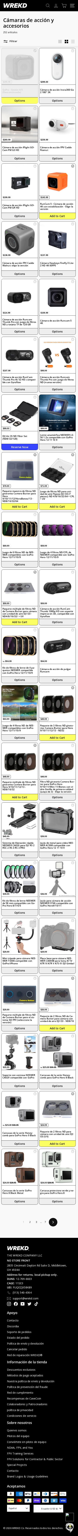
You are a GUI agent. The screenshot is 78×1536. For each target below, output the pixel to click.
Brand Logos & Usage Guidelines (27, 1476)
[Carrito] (64, 5)
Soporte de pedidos (19, 1332)
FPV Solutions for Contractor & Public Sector (35, 1459)
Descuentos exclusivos (21, 1369)
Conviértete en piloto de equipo (26, 1442)
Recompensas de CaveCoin (24, 1398)
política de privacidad (20, 1410)
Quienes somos (17, 1430)
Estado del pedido (18, 1337)
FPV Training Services (20, 1453)
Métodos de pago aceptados (25, 1375)
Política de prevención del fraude (27, 1387)
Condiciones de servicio (21, 1416)
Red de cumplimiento (20, 1392)
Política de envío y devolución (25, 1343)
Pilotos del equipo (18, 1436)
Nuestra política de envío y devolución (31, 1381)
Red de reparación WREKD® (24, 1355)
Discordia (13, 1326)
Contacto (13, 1320)
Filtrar (13, 41)
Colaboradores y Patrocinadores (27, 1404)
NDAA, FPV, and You (20, 1447)
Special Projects (17, 1465)
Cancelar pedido (17, 1349)
